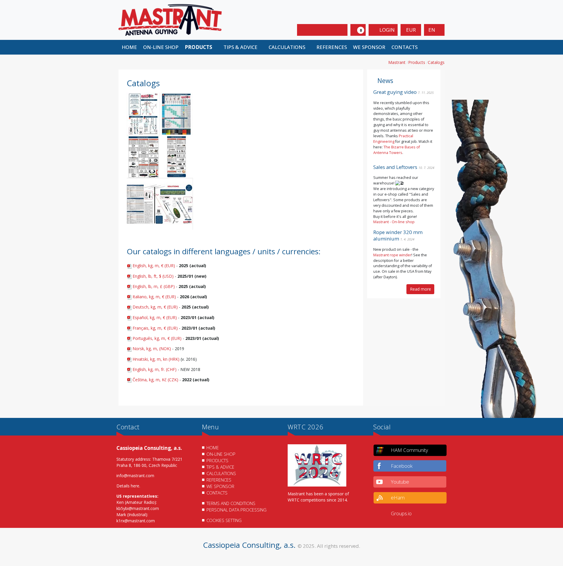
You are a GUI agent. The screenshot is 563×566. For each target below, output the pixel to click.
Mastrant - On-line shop (394, 221)
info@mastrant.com (135, 475)
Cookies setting (224, 520)
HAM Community (409, 450)
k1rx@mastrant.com (135, 520)
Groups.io (401, 513)
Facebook (402, 465)
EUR (411, 29)
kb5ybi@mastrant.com (137, 508)
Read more (420, 289)
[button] (201, 47)
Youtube (400, 481)
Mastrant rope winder (392, 255)
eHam (398, 497)
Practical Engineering (393, 138)
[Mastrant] (170, 19)
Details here (127, 486)
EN (432, 29)
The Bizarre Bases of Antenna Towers (396, 150)
